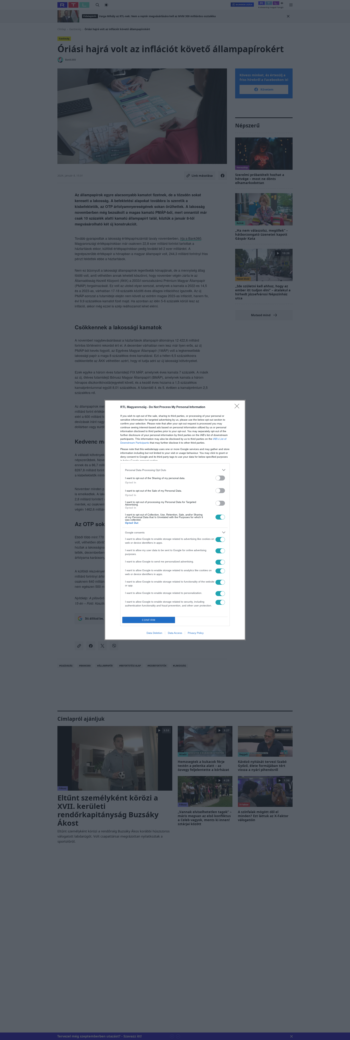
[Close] (238, 407)
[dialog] (175, 520)
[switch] (220, 478)
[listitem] (175, 470)
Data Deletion (154, 632)
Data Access (175, 632)
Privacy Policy (196, 632)
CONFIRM (148, 620)
